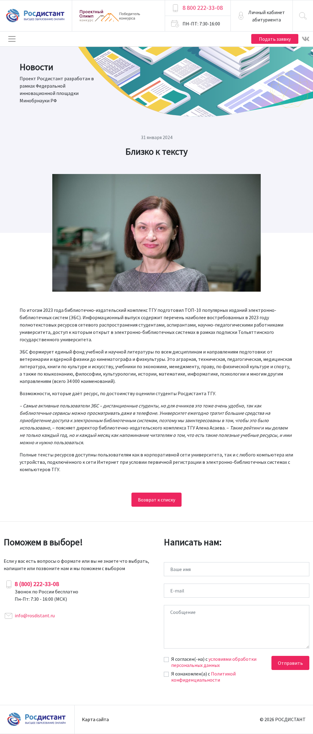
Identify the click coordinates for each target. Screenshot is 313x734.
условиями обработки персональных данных (213, 662)
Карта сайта (95, 719)
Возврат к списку (156, 500)
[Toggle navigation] (12, 39)
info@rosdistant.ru (35, 615)
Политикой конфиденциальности (203, 677)
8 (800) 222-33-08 (37, 584)
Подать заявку (275, 39)
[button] (262, 15)
